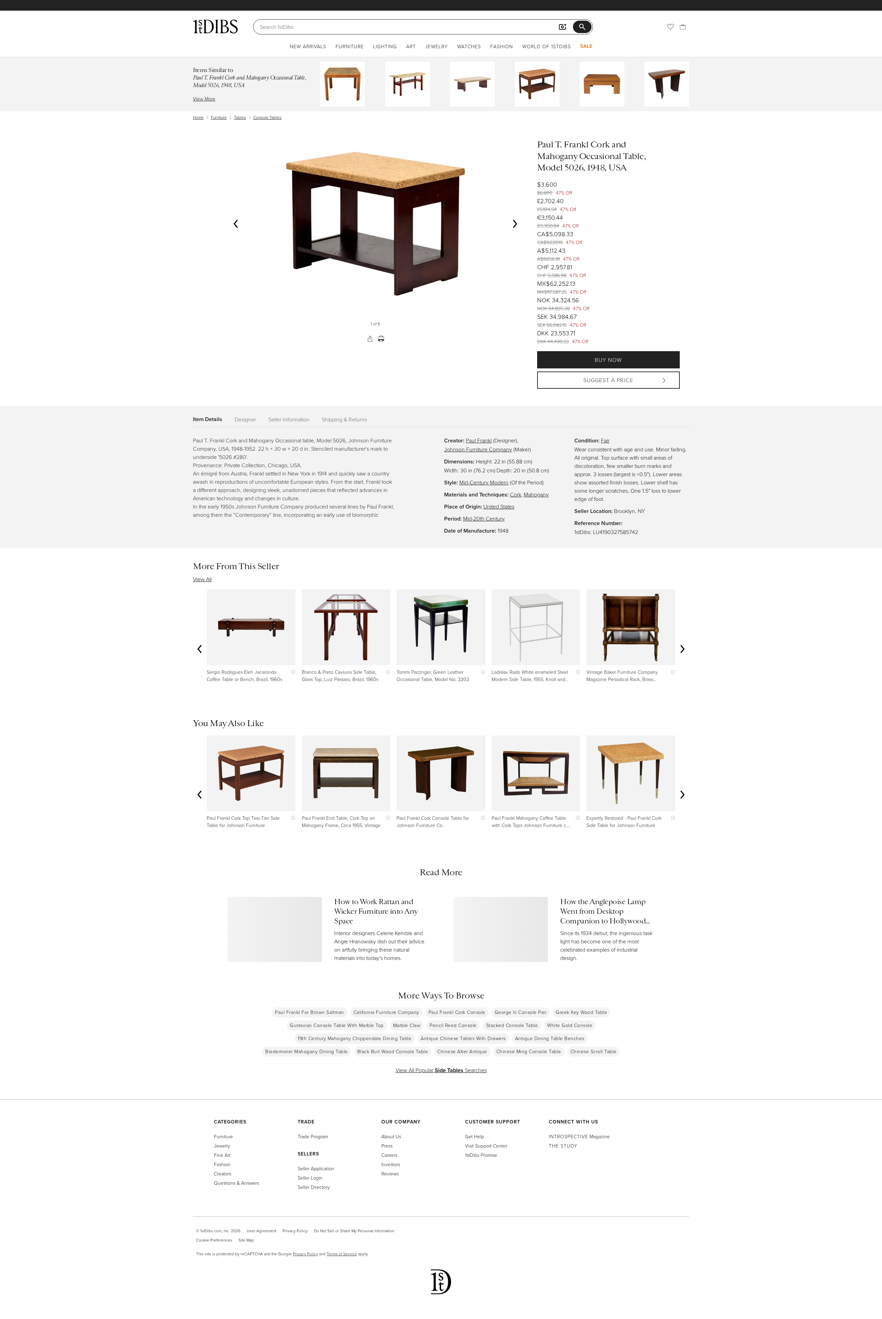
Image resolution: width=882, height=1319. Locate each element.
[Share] (370, 338)
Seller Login (310, 1177)
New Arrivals (308, 46)
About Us (391, 1136)
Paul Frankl (479, 440)
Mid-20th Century (484, 518)
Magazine (579, 1136)
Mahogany (536, 494)
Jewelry (436, 46)
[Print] (381, 338)
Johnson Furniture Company (478, 449)
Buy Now (608, 360)
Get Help (474, 1136)
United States (498, 506)
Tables (240, 117)
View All (202, 579)
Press (386, 1145)
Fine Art (222, 1155)
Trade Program (313, 1136)
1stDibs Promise (481, 1155)
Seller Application (316, 1168)
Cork (515, 494)
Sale (586, 46)
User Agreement (261, 1231)
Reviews (390, 1173)
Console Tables (267, 117)
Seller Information (288, 419)
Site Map (246, 1240)
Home (198, 117)
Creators (222, 1173)
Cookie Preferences (214, 1240)
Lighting (385, 46)
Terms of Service (342, 1254)
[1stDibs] (215, 26)
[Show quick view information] (292, 672)
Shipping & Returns (344, 419)
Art (411, 46)
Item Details (207, 419)
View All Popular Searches (441, 1070)
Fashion (501, 46)
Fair (605, 440)
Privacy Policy (295, 1231)
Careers (389, 1155)
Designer (245, 419)
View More (204, 98)
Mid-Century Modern (484, 482)
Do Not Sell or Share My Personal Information (354, 1231)
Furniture (350, 46)
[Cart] (683, 27)
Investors (390, 1164)
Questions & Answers (236, 1183)
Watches (469, 46)
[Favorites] (670, 27)
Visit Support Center (486, 1145)
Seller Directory (314, 1187)
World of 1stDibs (546, 46)
